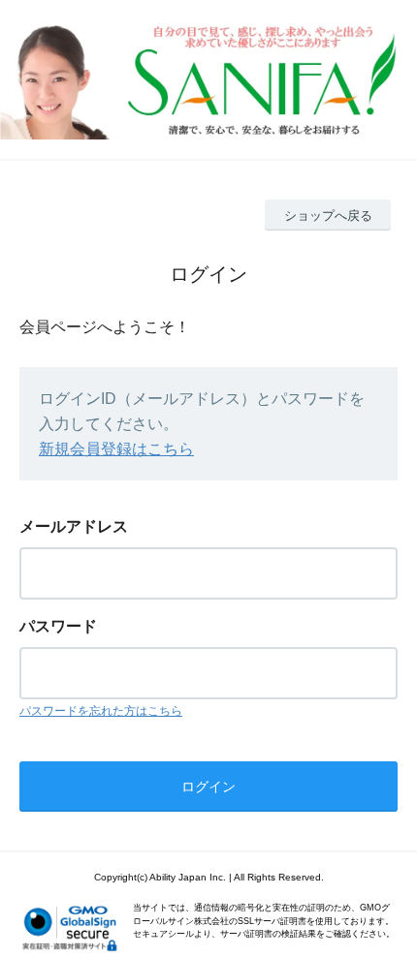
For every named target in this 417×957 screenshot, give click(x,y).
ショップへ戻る (328, 215)
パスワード (58, 626)
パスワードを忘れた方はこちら (100, 711)
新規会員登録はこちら (116, 449)
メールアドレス (73, 526)
